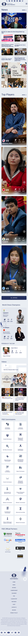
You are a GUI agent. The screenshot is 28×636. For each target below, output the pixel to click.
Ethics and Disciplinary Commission (20, 482)
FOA (20, 550)
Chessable (20, 542)
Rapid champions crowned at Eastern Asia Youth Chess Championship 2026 (7, 45)
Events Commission (7, 482)
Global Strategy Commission (7, 461)
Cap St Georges (8, 551)
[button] (2, 74)
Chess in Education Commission (20, 493)
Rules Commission (20, 471)
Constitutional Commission (7, 512)
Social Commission (7, 439)
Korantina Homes (20, 558)
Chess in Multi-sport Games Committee (7, 523)
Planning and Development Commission (20, 460)
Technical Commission (20, 428)
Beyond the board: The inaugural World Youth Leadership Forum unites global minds (20, 59)
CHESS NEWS (3, 29)
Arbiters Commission (7, 502)
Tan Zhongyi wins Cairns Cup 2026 (20, 45)
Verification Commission (7, 428)
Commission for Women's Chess (7, 493)
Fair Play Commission (7, 449)
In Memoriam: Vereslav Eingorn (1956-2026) (6, 59)
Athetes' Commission (20, 502)
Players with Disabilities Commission (20, 439)
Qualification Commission (20, 450)
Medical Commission (20, 522)
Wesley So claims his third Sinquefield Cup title (12, 32)
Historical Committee (20, 512)
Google (8, 542)
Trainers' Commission (7, 471)
